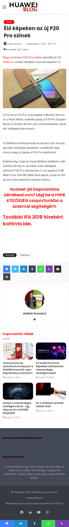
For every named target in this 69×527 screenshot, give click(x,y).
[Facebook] (6, 269)
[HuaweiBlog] (23, 6)
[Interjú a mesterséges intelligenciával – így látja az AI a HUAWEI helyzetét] (18, 391)
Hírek (9, 22)
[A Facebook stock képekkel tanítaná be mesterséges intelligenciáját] (51, 351)
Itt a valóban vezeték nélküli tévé (50, 404)
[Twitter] (15, 269)
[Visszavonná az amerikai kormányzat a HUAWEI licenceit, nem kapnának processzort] (18, 351)
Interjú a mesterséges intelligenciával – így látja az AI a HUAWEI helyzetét (17, 408)
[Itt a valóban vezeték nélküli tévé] (51, 391)
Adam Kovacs (15, 43)
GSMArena (25, 255)
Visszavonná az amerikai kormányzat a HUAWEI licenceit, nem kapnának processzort (18, 368)
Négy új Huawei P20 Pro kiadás (22, 57)
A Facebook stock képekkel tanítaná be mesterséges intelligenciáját (50, 368)
